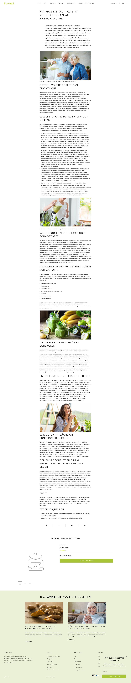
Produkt (64, 548)
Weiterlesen (28, 641)
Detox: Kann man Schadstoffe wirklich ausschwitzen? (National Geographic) (61, 518)
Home (38, 3)
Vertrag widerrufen (79, 670)
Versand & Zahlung (52, 664)
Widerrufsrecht (78, 667)
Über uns (61, 3)
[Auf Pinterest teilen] (72, 525)
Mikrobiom (78, 187)
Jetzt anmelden (114, 676)
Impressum (77, 664)
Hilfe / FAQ (50, 661)
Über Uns (49, 667)
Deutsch (113, 3)
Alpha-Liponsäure (66, 388)
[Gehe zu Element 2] (25, 583)
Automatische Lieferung (86, 3)
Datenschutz (77, 661)
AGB (75, 656)
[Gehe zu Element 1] (20, 583)
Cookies (76, 659)
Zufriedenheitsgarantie (53, 670)
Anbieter (62, 545)
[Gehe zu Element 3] (29, 583)
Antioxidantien (87, 384)
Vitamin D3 (61, 178)
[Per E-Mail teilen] (84, 525)
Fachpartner (71, 3)
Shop (45, 3)
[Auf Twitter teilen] (59, 525)
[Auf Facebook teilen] (46, 525)
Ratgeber (52, 3)
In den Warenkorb (86, 560)
